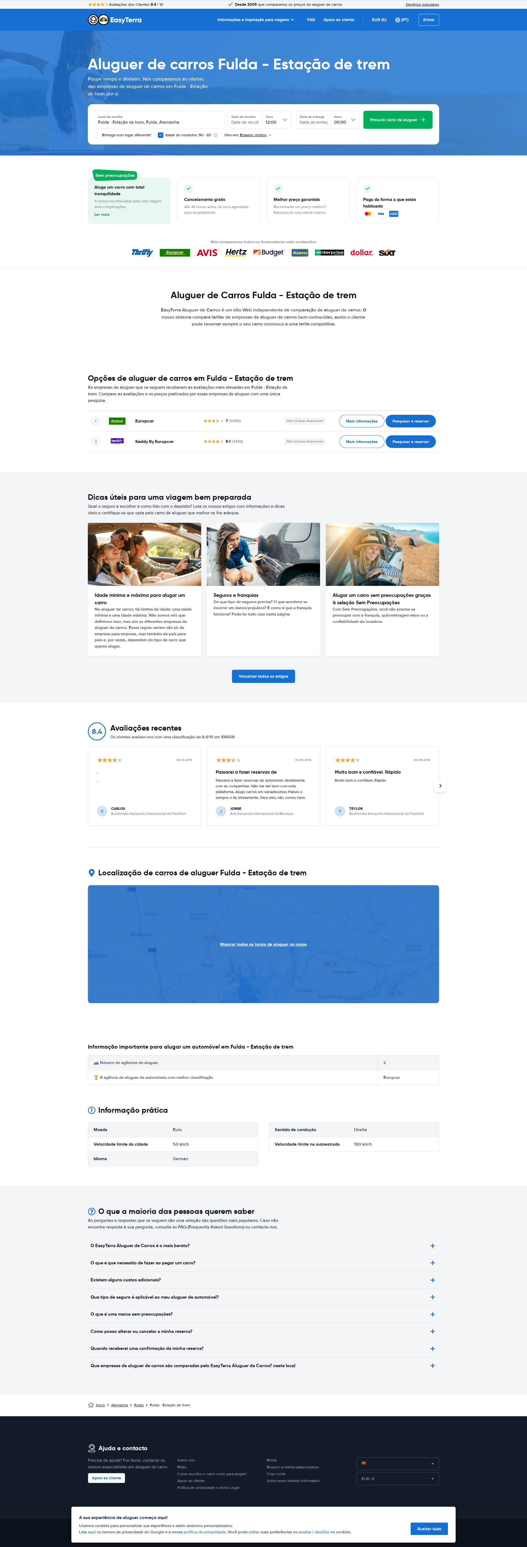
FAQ (311, 20)
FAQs (181, 1467)
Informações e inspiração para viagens (253, 20)
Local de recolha (110, 116)
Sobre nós (186, 1460)
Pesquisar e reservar (411, 421)
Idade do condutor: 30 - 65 (188, 135)
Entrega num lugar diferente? (126, 135)
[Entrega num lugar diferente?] (97, 135)
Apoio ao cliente (339, 20)
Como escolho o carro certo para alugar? (212, 1474)
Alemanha (119, 1405)
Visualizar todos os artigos (263, 676)
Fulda (139, 1405)
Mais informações (362, 421)
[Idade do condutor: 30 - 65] (160, 135)
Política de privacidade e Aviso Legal (208, 1487)
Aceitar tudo (429, 1529)
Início (100, 1405)
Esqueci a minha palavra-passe (293, 1467)
